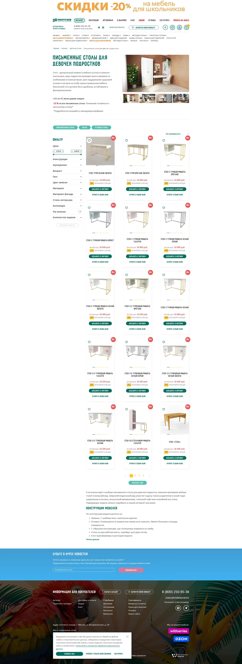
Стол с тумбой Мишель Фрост (100, 240)
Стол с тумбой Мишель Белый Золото (100, 307)
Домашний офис (99, 38)
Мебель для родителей (154, 38)
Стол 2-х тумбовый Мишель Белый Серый (137, 374)
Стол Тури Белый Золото (100, 173)
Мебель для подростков (75, 41)
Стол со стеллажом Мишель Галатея (137, 442)
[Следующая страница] (149, 476)
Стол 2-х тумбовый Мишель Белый (100, 442)
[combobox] (177, 134)
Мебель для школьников (100, 41)
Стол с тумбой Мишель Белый (175, 307)
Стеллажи (95, 36)
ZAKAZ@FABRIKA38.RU (177, 598)
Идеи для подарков (118, 38)
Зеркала (133, 41)
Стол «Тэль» (174, 442)
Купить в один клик (100, 195)
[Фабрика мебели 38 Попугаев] (61, 20)
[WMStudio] (180, 656)
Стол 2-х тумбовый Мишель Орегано (137, 307)
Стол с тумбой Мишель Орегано (175, 173)
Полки (106, 36)
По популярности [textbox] (173, 134)
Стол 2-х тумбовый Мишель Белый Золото (175, 374)
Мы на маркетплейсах (62, 38)
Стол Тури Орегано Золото (137, 173)
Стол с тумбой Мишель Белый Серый (175, 240)
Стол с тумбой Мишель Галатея (137, 240)
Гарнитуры (57, 41)
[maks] (178, 608)
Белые (84, 128)
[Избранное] (172, 27)
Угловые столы (101, 128)
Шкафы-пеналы (135, 38)
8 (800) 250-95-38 (82, 26)
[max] (103, 27)
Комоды (115, 36)
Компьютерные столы (65, 128)
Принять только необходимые (98, 654)
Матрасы (154, 41)
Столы (75, 36)
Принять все (69, 654)
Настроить (118, 654)
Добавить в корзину (100, 189)
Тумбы (126, 36)
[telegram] (99, 27)
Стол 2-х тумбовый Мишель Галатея (100, 374)
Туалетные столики (157, 36)
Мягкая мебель (81, 38)
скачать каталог (111, 592)
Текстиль (143, 41)
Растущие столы (120, 41)
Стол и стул (171, 38)
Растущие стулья (139, 36)
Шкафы (56, 36)
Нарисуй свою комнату (145, 28)
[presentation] (120, 98)
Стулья (84, 36)
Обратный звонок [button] (116, 27)
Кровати (66, 36)
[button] (179, 27)
